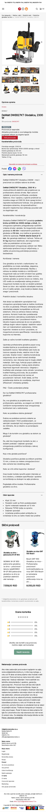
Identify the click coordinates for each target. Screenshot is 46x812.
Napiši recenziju (23, 652)
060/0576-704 (37, 2)
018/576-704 (19, 2)
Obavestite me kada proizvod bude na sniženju (23, 164)
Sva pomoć (5, 767)
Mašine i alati (17, 15)
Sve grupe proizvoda (9, 786)
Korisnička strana (7, 757)
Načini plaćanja (7, 773)
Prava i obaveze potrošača (12, 718)
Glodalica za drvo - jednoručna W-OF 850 (11, 554)
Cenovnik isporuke (8, 781)
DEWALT (4, 111)
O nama (4, 778)
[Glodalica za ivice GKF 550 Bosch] (35, 539)
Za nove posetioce (8, 765)
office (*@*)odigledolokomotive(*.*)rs (25, 801)
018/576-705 (28, 2)
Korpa (4, 759)
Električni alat (27, 15)
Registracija (5, 754)
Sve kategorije (6, 15)
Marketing (5, 784)
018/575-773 (11, 2)
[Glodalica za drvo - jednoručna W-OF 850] (12, 540)
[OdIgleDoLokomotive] (23, 8)
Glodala (4, 107)
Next (41, 42)
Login (3, 751)
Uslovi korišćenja (7, 770)
